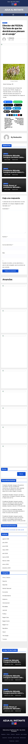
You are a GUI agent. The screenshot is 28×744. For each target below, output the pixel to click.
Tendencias (11, 741)
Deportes (4, 584)
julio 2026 (5, 542)
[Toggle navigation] (13, 15)
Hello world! (21, 529)
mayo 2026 (5, 549)
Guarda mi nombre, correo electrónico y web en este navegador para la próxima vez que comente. (13, 265)
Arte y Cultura (6, 577)
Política (4, 613)
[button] (23, 14)
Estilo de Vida (16, 737)
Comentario (5, 208)
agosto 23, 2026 (8, 664)
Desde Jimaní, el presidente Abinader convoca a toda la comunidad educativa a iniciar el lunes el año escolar (13, 511)
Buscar (4, 469)
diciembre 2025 (6, 568)
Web (3, 253)
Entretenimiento (6, 595)
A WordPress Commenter (9, 529)
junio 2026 (5, 546)
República (5, 22)
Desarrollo (5, 737)
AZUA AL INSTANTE (14, 10)
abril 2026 (5, 553)
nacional (4, 610)
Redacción (11, 38)
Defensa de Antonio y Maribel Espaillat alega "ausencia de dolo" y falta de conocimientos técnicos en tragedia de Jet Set (9, 123)
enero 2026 (5, 564)
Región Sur (5, 624)
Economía (5, 592)
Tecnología (5, 635)
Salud (3, 632)
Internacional (5, 603)
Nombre (5, 236)
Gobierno (4, 599)
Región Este (5, 617)
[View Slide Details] (14, 294)
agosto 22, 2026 (8, 679)
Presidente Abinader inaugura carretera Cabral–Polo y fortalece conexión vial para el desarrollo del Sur (13, 496)
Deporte (4, 581)
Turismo (4, 639)
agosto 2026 (5, 539)
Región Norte (5, 621)
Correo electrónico (7, 244)
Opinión (17, 741)
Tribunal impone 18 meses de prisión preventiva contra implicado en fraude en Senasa (18, 121)
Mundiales (5, 606)
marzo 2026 (5, 557)
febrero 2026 (5, 560)
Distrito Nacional (6, 588)
